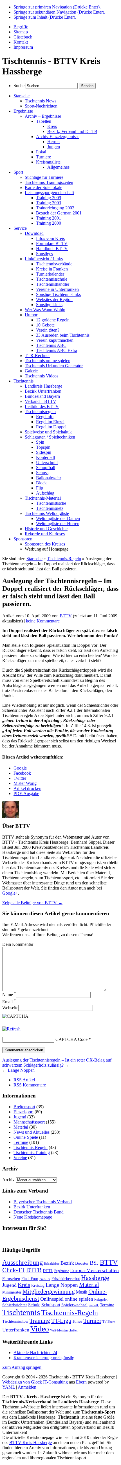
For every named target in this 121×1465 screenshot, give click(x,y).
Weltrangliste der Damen (58, 518)
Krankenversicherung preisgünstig (44, 1357)
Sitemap (21, 31)
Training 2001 (48, 218)
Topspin (43, 447)
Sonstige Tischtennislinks (58, 294)
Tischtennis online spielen (47, 360)
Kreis (52, 126)
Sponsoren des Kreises (45, 544)
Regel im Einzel (50, 421)
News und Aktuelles (32, 1132)
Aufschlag (45, 493)
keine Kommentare (43, 620)
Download (34, 233)
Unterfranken (15, 1330)
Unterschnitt (47, 462)
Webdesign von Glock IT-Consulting (35, 1382)
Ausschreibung (22, 1262)
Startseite (22, 95)
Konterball (45, 457)
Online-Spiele (26, 1137)
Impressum (23, 47)
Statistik (94, 1305)
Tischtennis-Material (43, 498)
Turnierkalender (50, 274)
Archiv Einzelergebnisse (57, 136)
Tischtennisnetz (49, 508)
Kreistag (37, 1285)
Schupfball (45, 467)
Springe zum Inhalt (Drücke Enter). (45, 17)
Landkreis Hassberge (43, 386)
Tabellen (43, 121)
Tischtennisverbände (54, 263)
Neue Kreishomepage (33, 1217)
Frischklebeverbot (65, 1279)
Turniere (43, 156)
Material (21, 1127)
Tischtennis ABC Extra (56, 350)
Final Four (29, 1279)
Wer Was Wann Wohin (45, 309)
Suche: (20, 85)
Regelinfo (44, 416)
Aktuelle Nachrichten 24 (35, 1352)
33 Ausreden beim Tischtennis (62, 335)
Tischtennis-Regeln (64, 558)
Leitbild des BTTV (42, 406)
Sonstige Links (49, 304)
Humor (31, 314)
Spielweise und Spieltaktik (48, 431)
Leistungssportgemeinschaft (49, 192)
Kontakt (21, 42)
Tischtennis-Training (32, 1152)
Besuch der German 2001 (59, 212)
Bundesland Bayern (42, 396)
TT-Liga (61, 1320)
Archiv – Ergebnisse (43, 116)
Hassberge (95, 1277)
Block (41, 482)
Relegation (101, 1299)
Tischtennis (23, 381)
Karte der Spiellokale (43, 187)
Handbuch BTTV (52, 248)
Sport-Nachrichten (41, 106)
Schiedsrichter (14, 1305)
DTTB (34, 1270)
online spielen (79, 1299)
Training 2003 (48, 202)
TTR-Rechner (37, 355)
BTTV (66, 615)
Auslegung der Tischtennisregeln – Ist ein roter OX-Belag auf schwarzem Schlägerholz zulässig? (56, 1062)
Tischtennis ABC (51, 345)
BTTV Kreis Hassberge (30, 1442)
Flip (39, 488)
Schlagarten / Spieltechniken (50, 437)
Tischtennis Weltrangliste (47, 513)
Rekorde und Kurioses (45, 533)
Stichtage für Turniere (44, 177)
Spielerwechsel (74, 1305)
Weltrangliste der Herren (57, 523)
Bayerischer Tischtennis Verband (43, 1201)
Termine (21, 1142)
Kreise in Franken (52, 269)
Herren (53, 141)
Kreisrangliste (48, 162)
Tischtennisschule (51, 279)
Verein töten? (47, 330)
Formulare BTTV (52, 243)
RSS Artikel (24, 1079)
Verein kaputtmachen (54, 340)
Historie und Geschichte (46, 528)
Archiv (8, 1179)
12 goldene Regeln (53, 319)
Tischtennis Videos (41, 375)
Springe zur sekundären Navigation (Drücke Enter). (59, 12)
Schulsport (50, 1304)
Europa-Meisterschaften (94, 1270)
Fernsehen (11, 1278)
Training (40, 1320)
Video (39, 1328)
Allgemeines (58, 167)
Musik (81, 1292)
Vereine (20, 1157)
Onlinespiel (52, 1299)
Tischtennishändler (52, 284)
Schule (34, 1304)
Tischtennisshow (15, 1321)
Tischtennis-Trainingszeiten (49, 182)
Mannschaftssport (29, 1122)
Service (20, 228)
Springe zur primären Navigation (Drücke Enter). (57, 7)
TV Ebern (108, 1321)
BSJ (94, 1263)
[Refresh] (11, 1028)
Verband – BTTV (40, 401)
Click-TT (13, 1269)
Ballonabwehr (48, 477)
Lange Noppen (21, 1070)
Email (9, 1001)
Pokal (41, 151)
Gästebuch (23, 37)
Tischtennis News (40, 100)
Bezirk (67, 1263)
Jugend (20, 1116)
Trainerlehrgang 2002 (55, 207)
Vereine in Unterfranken (57, 289)
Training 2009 (48, 197)
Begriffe (21, 26)
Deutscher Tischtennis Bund (39, 1212)
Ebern (81, 1382)
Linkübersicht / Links (44, 258)
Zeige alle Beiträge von (32, 902)
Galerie (31, 370)
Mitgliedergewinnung (49, 1291)
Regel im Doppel (51, 426)
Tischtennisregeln (40, 411)
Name (9, 994)
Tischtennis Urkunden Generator (54, 365)
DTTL (48, 1271)
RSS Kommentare (30, 1084)
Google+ (10, 893)
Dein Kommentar (17, 944)
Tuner (77, 1321)
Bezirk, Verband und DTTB (72, 131)
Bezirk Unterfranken (43, 391)
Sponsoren (23, 538)
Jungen (53, 146)
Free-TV (44, 1279)
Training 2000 (48, 223)
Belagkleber (51, 1263)
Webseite (10, 1007)
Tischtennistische (51, 503)
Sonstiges (44, 253)
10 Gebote (45, 325)
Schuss (42, 472)
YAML (8, 1387)
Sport (18, 172)
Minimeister (11, 1292)
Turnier (92, 1320)
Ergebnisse (23, 111)
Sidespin (43, 452)
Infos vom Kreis (50, 238)
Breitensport (24, 1106)
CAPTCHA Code (71, 1039)
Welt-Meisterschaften (64, 1330)
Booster (82, 1263)
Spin (40, 442)
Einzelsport (23, 1111)
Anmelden (27, 1387)
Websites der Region (54, 299)
